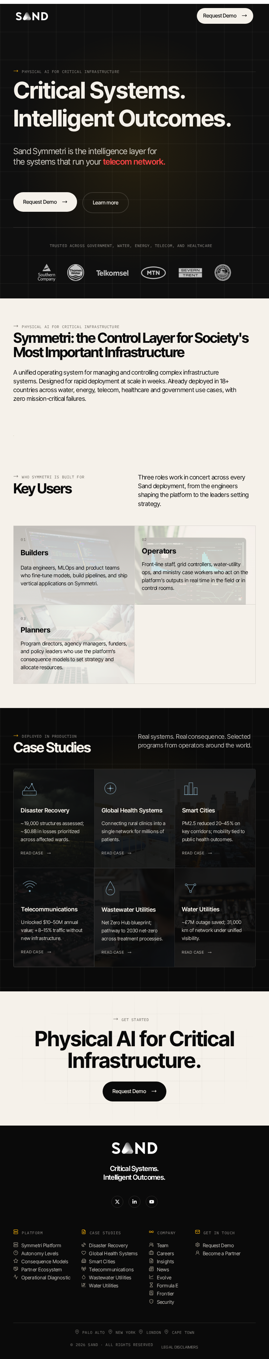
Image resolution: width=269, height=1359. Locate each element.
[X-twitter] (117, 1202)
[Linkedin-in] (134, 1202)
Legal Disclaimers (179, 1347)
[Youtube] (152, 1202)
